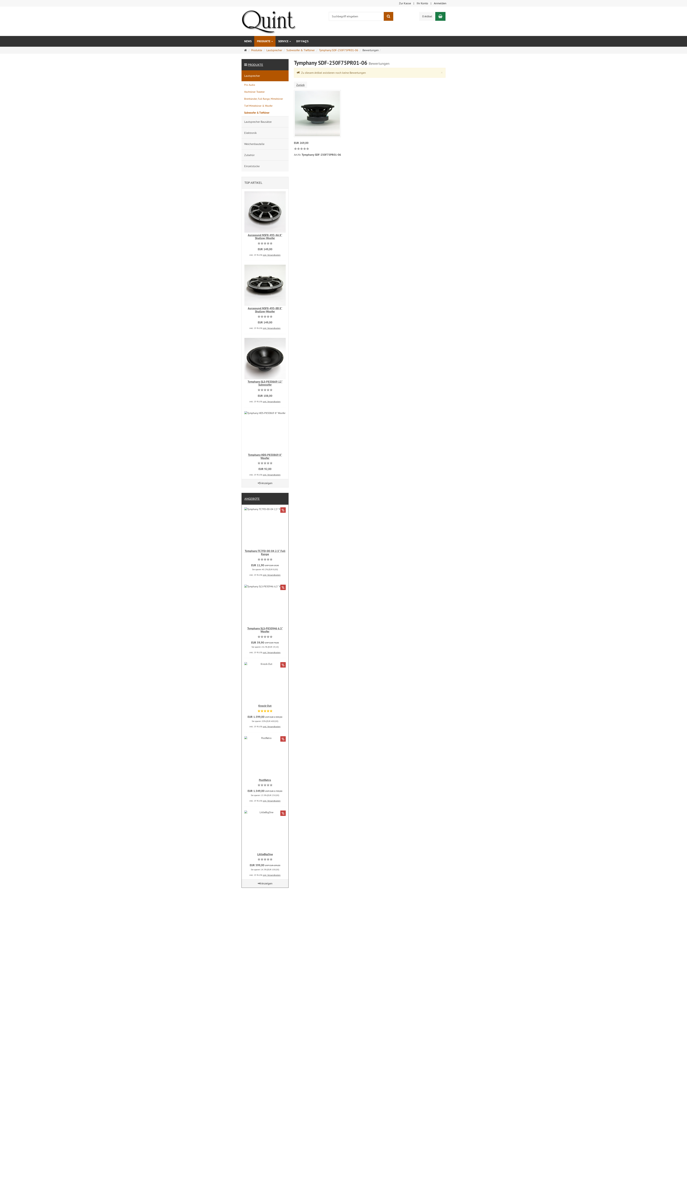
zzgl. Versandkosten (272, 255)
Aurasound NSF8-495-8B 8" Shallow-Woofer (265, 309)
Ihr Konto (422, 3)
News (248, 41)
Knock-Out (265, 706)
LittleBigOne (265, 854)
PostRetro (265, 780)
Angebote (252, 499)
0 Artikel (427, 16)
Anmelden (440, 3)
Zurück (300, 85)
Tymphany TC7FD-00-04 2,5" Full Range (265, 552)
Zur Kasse (405, 3)
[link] (301, 149)
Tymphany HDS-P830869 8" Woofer (265, 456)
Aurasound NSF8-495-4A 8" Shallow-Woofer (265, 236)
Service (283, 41)
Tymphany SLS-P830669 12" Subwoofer (265, 383)
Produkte (264, 41)
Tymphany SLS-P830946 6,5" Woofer (265, 630)
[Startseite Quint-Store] (269, 21)
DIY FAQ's (302, 41)
